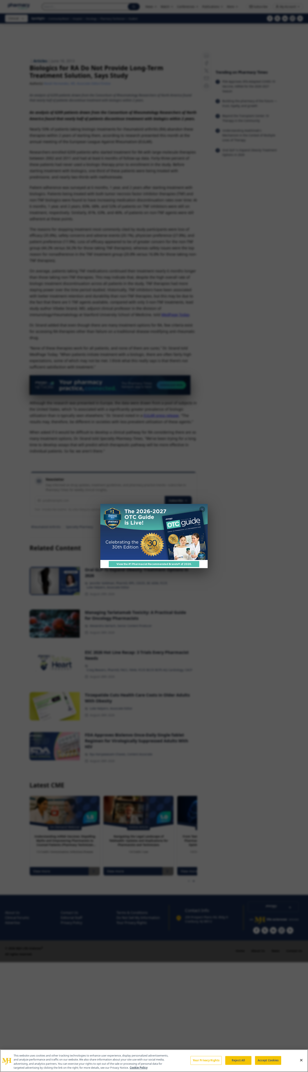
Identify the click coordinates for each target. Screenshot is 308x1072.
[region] (154, 1060)
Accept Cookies (268, 1060)
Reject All (238, 1060)
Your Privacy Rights (206, 1060)
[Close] (301, 1060)
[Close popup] (202, 509)
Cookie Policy (139, 1067)
